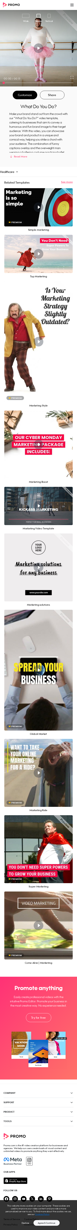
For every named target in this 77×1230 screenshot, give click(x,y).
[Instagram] (29, 1161)
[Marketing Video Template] (38, 506)
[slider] (4, 83)
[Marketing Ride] (38, 773)
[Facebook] (13, 1161)
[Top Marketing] (38, 254)
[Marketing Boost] (38, 444)
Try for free (38, 1017)
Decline (25, 1223)
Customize (25, 95)
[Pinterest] (49, 1199)
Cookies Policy (42, 1214)
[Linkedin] (41, 1199)
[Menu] (72, 5)
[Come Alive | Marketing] (38, 925)
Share (52, 95)
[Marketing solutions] (38, 567)
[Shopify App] (38, 1181)
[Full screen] (72, 77)
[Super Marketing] (38, 849)
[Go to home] (12, 5)
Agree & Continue (46, 1223)
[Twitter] (32, 1199)
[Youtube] (24, 1199)
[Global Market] (38, 670)
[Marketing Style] (38, 341)
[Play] (38, 48)
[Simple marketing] (38, 207)
